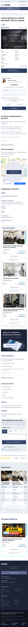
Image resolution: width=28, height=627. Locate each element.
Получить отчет (11, 345)
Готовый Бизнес (8, 14)
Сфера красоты (16, 14)
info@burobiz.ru (4, 580)
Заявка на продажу (14, 572)
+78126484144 (14, 85)
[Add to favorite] (23, 232)
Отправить (14, 108)
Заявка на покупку (14, 568)
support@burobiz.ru (12, 582)
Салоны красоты (23, 14)
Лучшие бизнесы (9, 519)
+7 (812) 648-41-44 (22, 5)
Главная (2, 14)
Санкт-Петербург (6, 1)
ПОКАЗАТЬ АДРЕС (14, 172)
